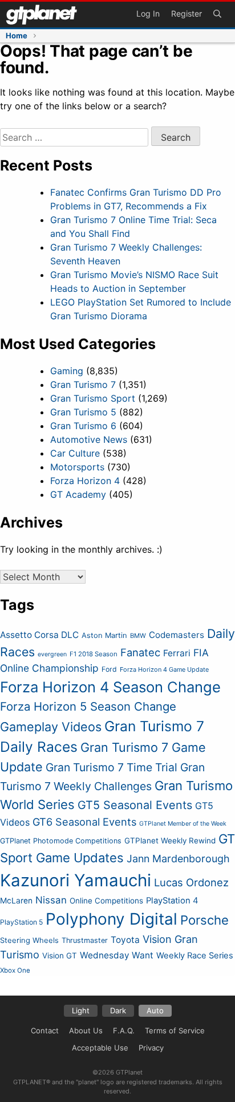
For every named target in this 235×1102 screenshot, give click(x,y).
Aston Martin (104, 635)
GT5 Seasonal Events (135, 805)
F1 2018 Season (94, 654)
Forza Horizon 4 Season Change (110, 687)
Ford (109, 669)
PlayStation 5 (21, 922)
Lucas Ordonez (191, 882)
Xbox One (15, 970)
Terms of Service (175, 1030)
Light (81, 1010)
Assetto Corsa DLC (39, 634)
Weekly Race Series (194, 955)
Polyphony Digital (111, 919)
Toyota (125, 939)
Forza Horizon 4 (85, 480)
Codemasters (176, 634)
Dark (118, 1010)
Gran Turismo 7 (83, 384)
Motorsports (77, 467)
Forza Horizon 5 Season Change (88, 706)
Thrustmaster (85, 940)
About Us (86, 1030)
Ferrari (177, 653)
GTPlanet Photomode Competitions (60, 841)
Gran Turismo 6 (83, 425)
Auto (155, 1010)
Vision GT (59, 955)
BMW (138, 636)
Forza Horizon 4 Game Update (164, 669)
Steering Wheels (29, 940)
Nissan (51, 900)
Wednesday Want (116, 955)
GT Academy (78, 494)
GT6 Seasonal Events (84, 821)
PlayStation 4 (172, 900)
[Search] (217, 14)
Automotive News (88, 439)
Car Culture (75, 453)
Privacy (151, 1047)
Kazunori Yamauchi (75, 880)
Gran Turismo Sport (92, 398)
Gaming (66, 370)
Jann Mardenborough (178, 859)
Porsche (204, 920)
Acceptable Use (100, 1047)
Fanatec (140, 652)
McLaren (16, 900)
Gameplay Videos (51, 726)
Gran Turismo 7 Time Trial (111, 767)
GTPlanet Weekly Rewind (170, 840)
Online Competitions (106, 900)
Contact (45, 1030)
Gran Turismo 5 (83, 412)
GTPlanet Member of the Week (182, 823)
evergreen (52, 654)
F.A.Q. (124, 1030)
